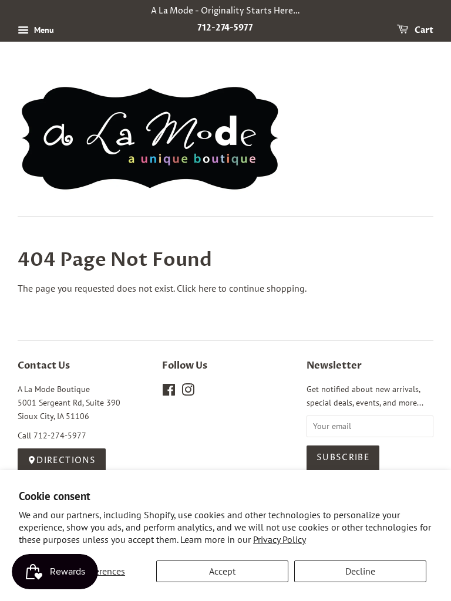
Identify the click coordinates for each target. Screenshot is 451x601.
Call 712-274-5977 (52, 435)
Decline (360, 571)
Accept (222, 571)
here (207, 288)
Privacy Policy (279, 539)
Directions (66, 460)
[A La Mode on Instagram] (187, 392)
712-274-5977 (225, 27)
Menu (43, 30)
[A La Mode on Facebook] (169, 392)
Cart (423, 30)
